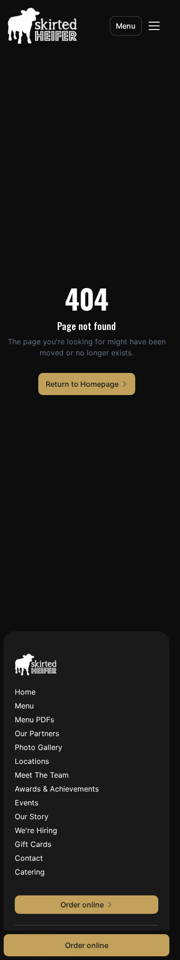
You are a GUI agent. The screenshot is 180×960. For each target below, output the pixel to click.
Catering (30, 871)
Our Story (31, 816)
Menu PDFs (34, 719)
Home (25, 691)
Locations (32, 761)
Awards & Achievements (57, 788)
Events (26, 802)
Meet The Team (42, 775)
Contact (29, 858)
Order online (86, 945)
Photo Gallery (38, 747)
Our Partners (37, 733)
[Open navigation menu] (154, 26)
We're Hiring (36, 830)
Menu (126, 25)
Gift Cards (33, 844)
